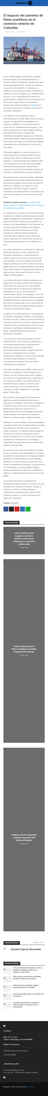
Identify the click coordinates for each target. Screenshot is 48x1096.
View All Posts (38, 942)
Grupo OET (30, 1087)
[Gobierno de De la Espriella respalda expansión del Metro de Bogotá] (7, 988)
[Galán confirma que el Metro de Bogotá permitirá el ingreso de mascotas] (7, 979)
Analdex (32, 105)
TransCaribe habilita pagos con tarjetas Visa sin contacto (28, 995)
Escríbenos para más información (15, 1051)
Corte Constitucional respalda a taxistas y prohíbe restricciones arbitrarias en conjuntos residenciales (24, 538)
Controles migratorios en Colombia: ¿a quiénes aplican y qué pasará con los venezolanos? (26, 1005)
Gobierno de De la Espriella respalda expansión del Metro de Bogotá (24, 837)
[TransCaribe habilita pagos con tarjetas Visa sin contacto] (7, 997)
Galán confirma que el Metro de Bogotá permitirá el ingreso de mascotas (24, 649)
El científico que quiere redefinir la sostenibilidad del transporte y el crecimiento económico (23, 205)
